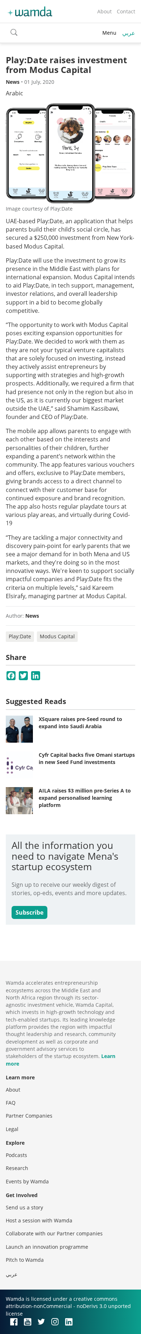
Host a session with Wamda (39, 1220)
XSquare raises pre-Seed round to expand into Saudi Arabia (80, 723)
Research (17, 1168)
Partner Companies (29, 1115)
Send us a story (24, 1207)
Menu (109, 32)
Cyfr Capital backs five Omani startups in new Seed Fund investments (87, 758)
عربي (128, 33)
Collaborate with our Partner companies (54, 1233)
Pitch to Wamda (25, 1259)
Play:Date (20, 636)
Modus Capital (57, 636)
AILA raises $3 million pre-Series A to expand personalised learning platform (85, 797)
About (104, 11)
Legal (12, 1129)
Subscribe (29, 912)
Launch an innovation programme (47, 1246)
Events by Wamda (27, 1181)
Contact (126, 11)
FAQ (11, 1102)
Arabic (14, 93)
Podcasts (16, 1155)
